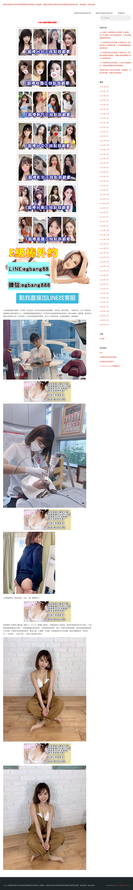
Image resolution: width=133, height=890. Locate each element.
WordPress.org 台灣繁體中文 (110, 366)
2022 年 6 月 (104, 168)
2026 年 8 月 (104, 87)
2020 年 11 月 (104, 235)
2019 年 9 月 (104, 271)
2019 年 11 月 (104, 262)
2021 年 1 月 (104, 226)
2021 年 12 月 (104, 194)
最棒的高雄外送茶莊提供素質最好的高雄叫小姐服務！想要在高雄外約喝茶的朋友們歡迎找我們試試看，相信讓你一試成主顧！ (49, 5)
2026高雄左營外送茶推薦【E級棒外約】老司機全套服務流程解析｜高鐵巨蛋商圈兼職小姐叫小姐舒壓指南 (115, 55)
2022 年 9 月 (104, 154)
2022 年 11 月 (104, 145)
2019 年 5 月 (104, 289)
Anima (117, 885)
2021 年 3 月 (104, 221)
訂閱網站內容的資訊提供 (108, 357)
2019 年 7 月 (104, 280)
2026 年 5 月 (104, 100)
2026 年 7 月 (104, 91)
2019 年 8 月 (104, 275)
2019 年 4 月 (104, 293)
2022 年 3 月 (104, 181)
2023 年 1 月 (104, 136)
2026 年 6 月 (104, 96)
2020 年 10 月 (104, 239)
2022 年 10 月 (104, 150)
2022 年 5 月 (104, 172)
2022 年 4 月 (104, 177)
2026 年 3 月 (104, 109)
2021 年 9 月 (104, 208)
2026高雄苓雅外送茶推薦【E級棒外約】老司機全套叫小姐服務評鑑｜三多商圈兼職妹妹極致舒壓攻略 (115, 45)
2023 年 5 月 (104, 118)
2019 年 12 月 (104, 257)
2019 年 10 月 (104, 266)
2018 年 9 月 (104, 325)
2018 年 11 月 (104, 316)
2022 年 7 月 (104, 163)
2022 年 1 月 (104, 190)
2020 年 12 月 (104, 230)
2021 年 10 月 (104, 203)
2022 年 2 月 (104, 185)
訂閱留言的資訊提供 (107, 362)
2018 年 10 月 (104, 320)
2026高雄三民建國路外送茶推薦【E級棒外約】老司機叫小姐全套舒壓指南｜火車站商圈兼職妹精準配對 (115, 35)
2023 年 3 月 (104, 127)
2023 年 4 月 (104, 123)
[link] (128, 13)
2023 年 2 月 (104, 132)
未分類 (102, 339)
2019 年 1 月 (104, 307)
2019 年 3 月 (104, 298)
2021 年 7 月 (104, 217)
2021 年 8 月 (104, 212)
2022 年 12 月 (104, 141)
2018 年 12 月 (104, 311)
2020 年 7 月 (104, 253)
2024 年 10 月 (104, 114)
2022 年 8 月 (104, 159)
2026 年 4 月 (104, 105)
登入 (101, 353)
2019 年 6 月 (104, 284)
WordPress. (126, 885)
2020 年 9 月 (104, 244)
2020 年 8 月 (104, 248)
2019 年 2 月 (104, 302)
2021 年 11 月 (104, 199)
